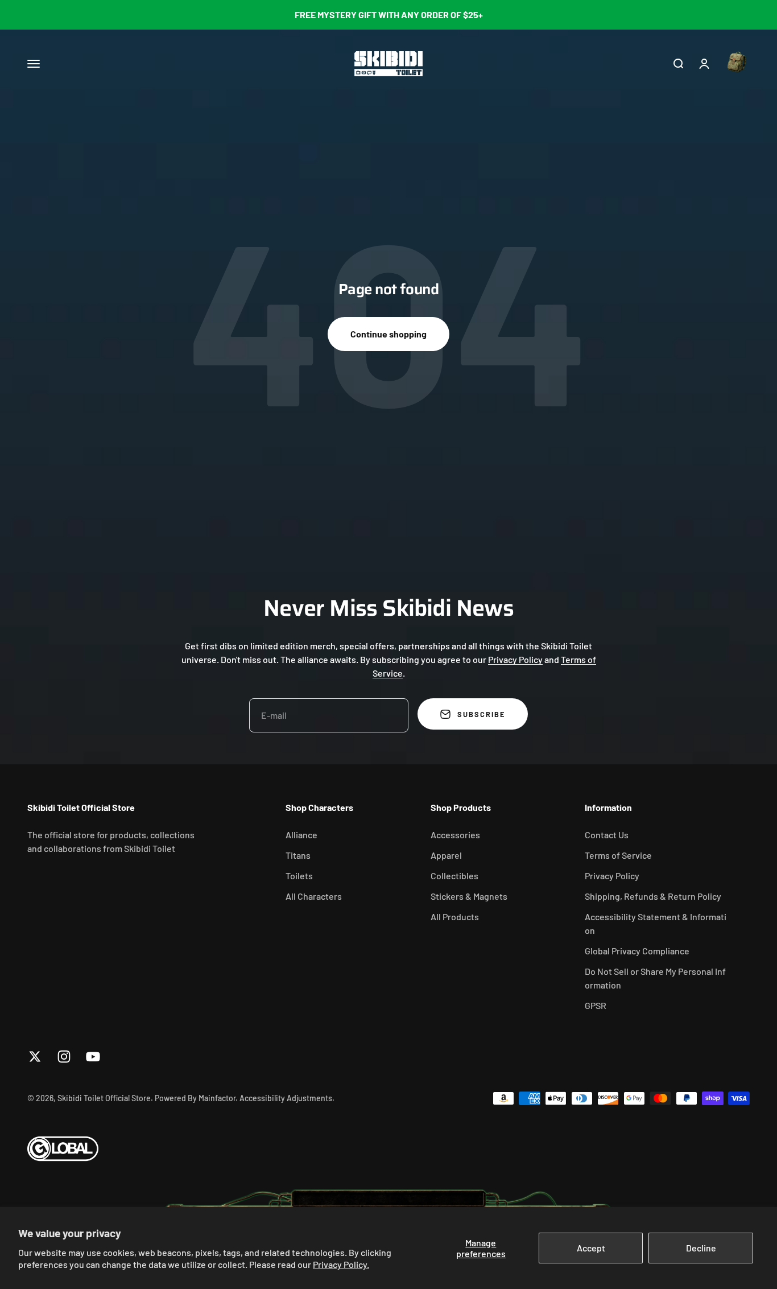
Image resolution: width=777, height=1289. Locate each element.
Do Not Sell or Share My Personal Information (655, 978)
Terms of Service (618, 855)
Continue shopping (388, 333)
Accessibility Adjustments (285, 1098)
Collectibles (454, 875)
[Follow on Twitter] (35, 1056)
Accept (591, 1247)
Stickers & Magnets (469, 896)
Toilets (299, 875)
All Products (455, 916)
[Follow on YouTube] (93, 1056)
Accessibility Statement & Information (655, 923)
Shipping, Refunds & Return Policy (653, 896)
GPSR (595, 1005)
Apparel (446, 855)
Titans (298, 855)
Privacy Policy (515, 659)
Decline (701, 1247)
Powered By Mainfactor (195, 1098)
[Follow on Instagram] (64, 1056)
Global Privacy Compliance (637, 950)
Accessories (455, 834)
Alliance (301, 834)
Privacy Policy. (341, 1264)
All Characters (314, 896)
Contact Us (607, 834)
